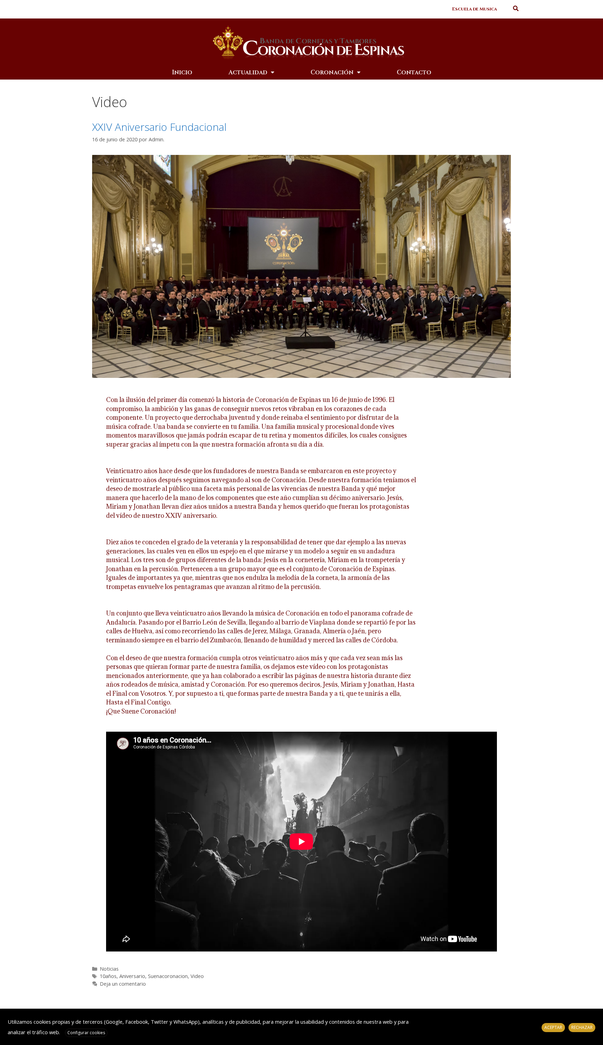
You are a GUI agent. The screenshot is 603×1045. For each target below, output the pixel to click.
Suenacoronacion (168, 976)
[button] (474, 9)
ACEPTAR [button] (553, 1027)
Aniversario (132, 976)
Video (197, 976)
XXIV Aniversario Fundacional (159, 127)
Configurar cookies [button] (86, 1033)
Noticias (109, 968)
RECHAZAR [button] (582, 1027)
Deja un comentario (123, 983)
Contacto (414, 72)
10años (108, 976)
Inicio (182, 72)
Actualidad (248, 72)
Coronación (332, 72)
